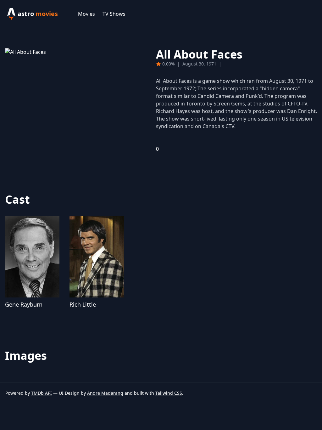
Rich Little (82, 304)
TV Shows (114, 13)
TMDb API (41, 393)
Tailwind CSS (168, 393)
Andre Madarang (105, 393)
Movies (86, 13)
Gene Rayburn (23, 304)
